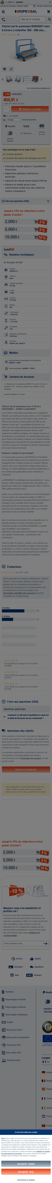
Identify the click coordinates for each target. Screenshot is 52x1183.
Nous (3, 1138)
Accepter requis (26, 1163)
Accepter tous (26, 1171)
